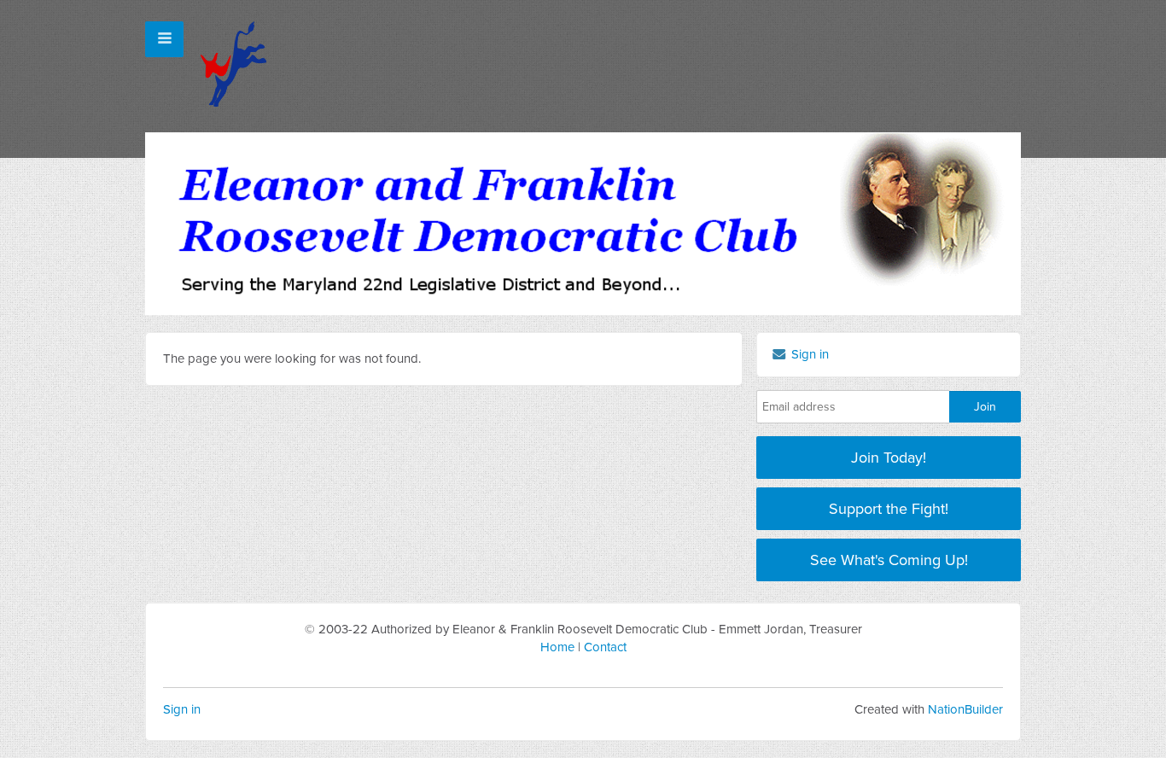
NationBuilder (965, 709)
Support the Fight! (888, 508)
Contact (605, 647)
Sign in (182, 709)
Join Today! (888, 457)
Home (557, 647)
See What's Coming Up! (889, 560)
